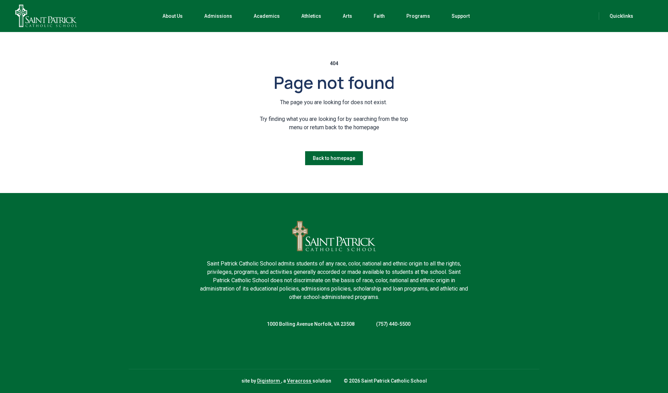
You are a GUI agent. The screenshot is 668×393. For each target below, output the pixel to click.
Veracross (299, 381)
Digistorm (269, 381)
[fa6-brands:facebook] (316, 348)
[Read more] (316, 348)
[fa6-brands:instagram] (334, 348)
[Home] (36, 15)
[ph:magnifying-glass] (589, 16)
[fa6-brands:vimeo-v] (351, 348)
